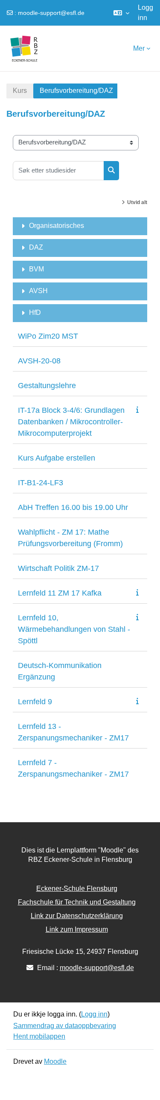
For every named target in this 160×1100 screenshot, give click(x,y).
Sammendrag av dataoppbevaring (64, 1025)
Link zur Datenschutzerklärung (77, 915)
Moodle (55, 1061)
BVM (36, 269)
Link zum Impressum (77, 929)
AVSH (38, 290)
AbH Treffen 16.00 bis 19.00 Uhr (73, 507)
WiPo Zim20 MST (48, 336)
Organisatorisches (56, 225)
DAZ (36, 247)
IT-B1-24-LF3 (40, 482)
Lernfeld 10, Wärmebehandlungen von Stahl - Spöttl (74, 629)
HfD (35, 312)
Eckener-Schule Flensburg (76, 888)
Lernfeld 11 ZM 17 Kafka (60, 593)
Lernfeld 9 (35, 701)
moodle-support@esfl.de (51, 12)
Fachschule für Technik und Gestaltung (77, 902)
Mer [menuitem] (139, 48)
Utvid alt (137, 202)
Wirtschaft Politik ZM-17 (58, 568)
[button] (121, 13)
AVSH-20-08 (39, 361)
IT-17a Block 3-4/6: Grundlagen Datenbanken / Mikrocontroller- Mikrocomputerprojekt (71, 422)
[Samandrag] (139, 409)
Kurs (20, 90)
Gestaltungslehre (47, 385)
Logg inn (145, 12)
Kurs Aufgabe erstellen (56, 458)
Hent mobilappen (39, 1036)
